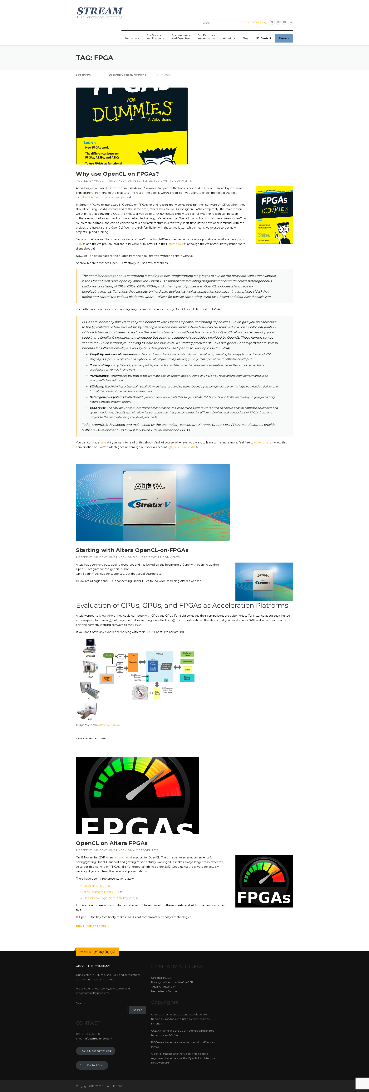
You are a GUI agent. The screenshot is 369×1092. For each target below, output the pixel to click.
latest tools (175, 244)
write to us (261, 442)
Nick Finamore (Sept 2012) (101, 892)
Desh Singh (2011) (95, 885)
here (103, 442)
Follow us (85, 951)
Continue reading (93, 737)
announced (122, 857)
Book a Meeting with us (94, 1050)
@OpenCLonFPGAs (181, 447)
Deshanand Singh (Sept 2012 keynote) (109, 898)
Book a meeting (253, 22)
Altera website (107, 724)
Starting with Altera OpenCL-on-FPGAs (132, 550)
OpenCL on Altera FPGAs (112, 843)
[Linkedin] (278, 22)
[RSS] (290, 22)
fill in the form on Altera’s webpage (104, 197)
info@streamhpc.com (98, 1038)
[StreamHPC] (100, 12)
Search (80, 1003)
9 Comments (182, 180)
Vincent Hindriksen (110, 180)
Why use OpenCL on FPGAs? (117, 173)
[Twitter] (272, 22)
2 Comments (170, 557)
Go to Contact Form (92, 1065)
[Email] (284, 22)
